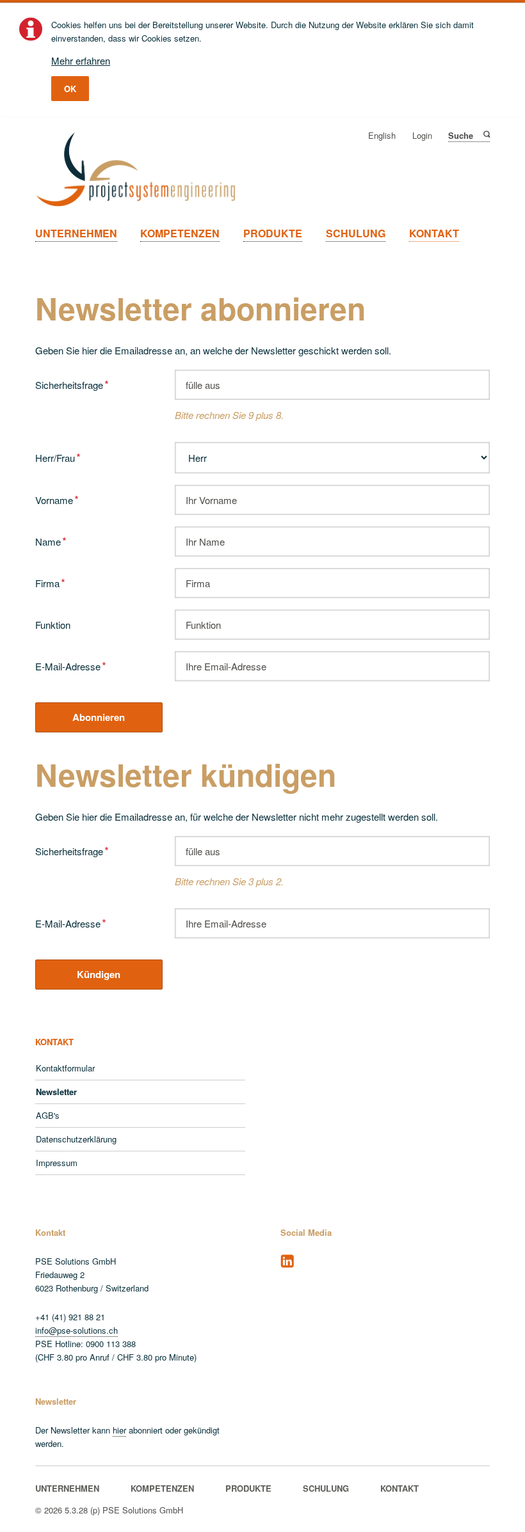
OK (70, 89)
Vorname (57, 498)
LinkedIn (287, 1261)
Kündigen (98, 974)
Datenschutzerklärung (76, 1139)
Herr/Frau (58, 456)
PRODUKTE (272, 233)
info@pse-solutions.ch (76, 1330)
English (382, 135)
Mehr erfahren (80, 60)
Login (422, 135)
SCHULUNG (355, 233)
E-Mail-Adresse (70, 665)
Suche (485, 135)
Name (55, 540)
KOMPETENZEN (180, 233)
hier (119, 1430)
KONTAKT (434, 233)
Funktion (52, 624)
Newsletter (56, 1092)
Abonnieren (98, 717)
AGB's (48, 1115)
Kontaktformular (65, 1068)
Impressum (56, 1163)
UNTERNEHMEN (76, 233)
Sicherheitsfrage (72, 383)
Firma (55, 581)
